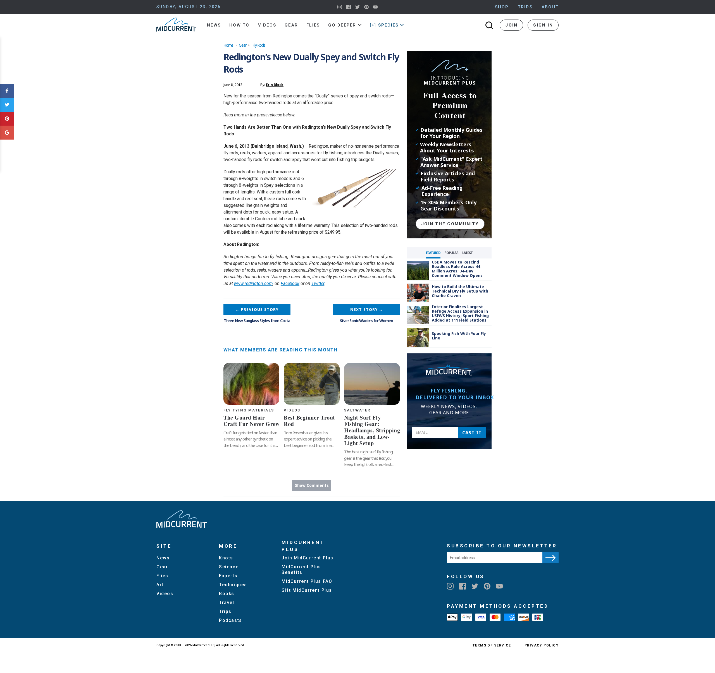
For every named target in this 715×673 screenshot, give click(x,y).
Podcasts (230, 620)
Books (226, 593)
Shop (502, 6)
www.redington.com (253, 283)
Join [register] (511, 25)
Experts (228, 575)
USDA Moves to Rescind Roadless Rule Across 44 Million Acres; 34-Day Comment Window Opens (457, 268)
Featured (433, 252)
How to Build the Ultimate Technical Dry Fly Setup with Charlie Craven (460, 291)
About (550, 6)
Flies (313, 25)
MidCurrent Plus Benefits (301, 569)
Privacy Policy (542, 645)
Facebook (290, 283)
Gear (291, 25)
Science (229, 566)
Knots (226, 558)
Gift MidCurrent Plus (307, 590)
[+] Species (384, 25)
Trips (525, 6)
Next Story (366, 309)
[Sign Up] (550, 557)
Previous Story (256, 309)
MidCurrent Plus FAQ (307, 581)
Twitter (317, 283)
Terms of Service (492, 645)
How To (239, 25)
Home (228, 45)
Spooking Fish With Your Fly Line (459, 336)
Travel (226, 602)
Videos (267, 25)
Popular (451, 252)
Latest (467, 252)
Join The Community (450, 223)
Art (160, 584)
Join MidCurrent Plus (307, 558)
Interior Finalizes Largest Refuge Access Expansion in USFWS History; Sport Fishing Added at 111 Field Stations (460, 313)
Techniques (233, 584)
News (214, 25)
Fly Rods (258, 45)
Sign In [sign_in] (543, 25)
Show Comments (312, 485)
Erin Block (274, 84)
